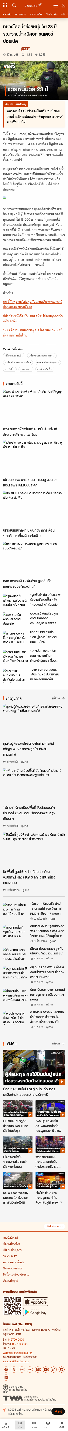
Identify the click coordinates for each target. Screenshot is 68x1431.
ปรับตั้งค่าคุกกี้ (10, 1281)
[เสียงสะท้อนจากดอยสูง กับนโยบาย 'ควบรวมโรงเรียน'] (15, 955)
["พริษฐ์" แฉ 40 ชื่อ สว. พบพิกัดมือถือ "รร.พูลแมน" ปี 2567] (50, 1108)
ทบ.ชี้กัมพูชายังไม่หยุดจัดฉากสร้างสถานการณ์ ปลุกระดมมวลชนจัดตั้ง (32, 304)
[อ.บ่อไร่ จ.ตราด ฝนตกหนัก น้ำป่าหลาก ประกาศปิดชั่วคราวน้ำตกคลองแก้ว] (15, 1018)
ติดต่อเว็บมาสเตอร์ (12, 1268)
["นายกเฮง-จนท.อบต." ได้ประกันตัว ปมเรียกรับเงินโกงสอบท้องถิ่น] (15, 676)
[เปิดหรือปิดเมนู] (56, 5)
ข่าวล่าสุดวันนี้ (43, 369)
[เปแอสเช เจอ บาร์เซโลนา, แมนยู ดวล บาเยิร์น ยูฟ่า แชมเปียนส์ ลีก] (34, 457)
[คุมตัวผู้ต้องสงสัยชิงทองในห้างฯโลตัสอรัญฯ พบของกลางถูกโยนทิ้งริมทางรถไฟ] (34, 721)
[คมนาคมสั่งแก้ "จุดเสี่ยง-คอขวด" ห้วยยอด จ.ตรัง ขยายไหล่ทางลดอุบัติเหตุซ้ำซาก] (15, 932)
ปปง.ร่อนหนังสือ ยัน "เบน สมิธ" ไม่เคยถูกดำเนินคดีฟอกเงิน (33, 318)
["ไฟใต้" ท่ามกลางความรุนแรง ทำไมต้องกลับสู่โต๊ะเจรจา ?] (50, 1180)
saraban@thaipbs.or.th (16, 1361)
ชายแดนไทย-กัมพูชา (46, 362)
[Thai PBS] (33, 5)
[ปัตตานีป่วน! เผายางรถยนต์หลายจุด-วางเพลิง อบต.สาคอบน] (15, 996)
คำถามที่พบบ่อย (11, 1243)
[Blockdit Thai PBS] (62, 1369)
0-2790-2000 (16, 1339)
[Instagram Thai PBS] (22, 1369)
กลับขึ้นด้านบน (52, 1226)
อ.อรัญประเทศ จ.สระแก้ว (17, 362)
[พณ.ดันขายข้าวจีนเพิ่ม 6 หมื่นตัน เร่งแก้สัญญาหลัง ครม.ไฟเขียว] (34, 407)
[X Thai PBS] (14, 1369)
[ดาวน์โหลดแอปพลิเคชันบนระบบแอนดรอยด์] (35, 1312)
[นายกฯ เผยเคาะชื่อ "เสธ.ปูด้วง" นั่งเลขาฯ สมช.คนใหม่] (15, 638)
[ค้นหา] (14, 5)
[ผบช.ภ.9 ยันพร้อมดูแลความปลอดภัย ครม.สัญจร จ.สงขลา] (15, 619)
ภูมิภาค (25, 49)
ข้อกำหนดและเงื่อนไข (13, 1262)
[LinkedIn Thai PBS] (6, 1377)
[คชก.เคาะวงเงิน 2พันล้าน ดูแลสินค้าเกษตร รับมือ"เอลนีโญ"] (34, 559)
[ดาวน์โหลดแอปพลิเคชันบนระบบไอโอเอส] (35, 1301)
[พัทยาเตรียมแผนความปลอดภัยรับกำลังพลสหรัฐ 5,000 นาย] (50, 1144)
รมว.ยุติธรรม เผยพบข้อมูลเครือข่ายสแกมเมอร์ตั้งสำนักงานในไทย (32, 332)
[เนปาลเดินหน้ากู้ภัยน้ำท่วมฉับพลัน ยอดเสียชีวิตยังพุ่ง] (17, 1108)
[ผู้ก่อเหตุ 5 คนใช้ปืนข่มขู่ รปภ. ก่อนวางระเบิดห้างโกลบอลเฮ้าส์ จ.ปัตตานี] (34, 1067)
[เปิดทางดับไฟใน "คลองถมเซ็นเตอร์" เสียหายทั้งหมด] (17, 1144)
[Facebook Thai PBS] (6, 1369)
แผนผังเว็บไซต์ (10, 1237)
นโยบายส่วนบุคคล (12, 1250)
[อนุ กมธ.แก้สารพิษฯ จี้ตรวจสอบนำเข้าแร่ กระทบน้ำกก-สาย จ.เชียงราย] (15, 973)
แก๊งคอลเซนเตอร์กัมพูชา (40, 355)
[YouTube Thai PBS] (46, 1369)
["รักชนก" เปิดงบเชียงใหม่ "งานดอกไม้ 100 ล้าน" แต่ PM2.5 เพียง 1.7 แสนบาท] (15, 910)
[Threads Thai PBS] (30, 1369)
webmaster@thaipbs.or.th (17, 1352)
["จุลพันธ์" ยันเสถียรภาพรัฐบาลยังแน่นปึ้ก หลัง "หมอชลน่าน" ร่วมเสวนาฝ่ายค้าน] (15, 601)
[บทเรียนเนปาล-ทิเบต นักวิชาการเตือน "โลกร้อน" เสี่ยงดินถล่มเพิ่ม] (34, 508)
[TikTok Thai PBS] (54, 1369)
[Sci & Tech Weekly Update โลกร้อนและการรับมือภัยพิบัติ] (17, 1180)
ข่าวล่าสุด (24, 369)
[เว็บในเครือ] (5, 5)
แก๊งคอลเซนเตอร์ (13, 355)
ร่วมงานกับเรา (10, 1256)
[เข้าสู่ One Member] (63, 5)
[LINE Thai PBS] (38, 1369)
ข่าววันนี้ (8, 369)
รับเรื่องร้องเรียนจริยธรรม (16, 1274)
